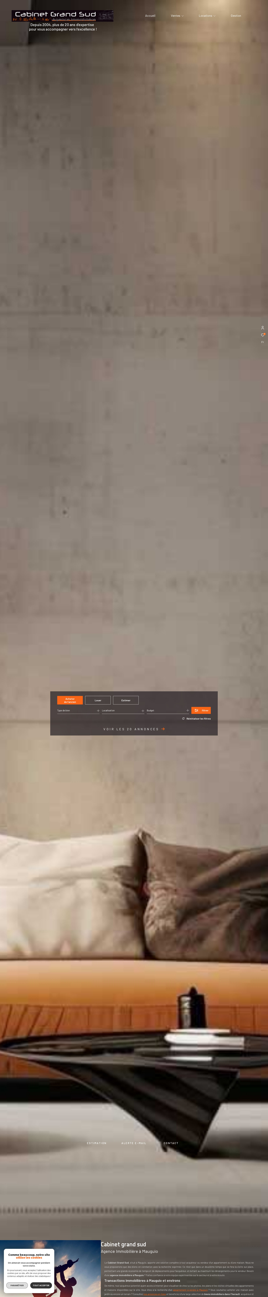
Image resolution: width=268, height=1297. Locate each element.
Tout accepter (41, 1285)
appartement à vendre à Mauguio (190, 1289)
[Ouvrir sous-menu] (182, 15)
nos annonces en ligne (154, 1294)
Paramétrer (17, 1285)
